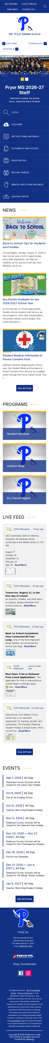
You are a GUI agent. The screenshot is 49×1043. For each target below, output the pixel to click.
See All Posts (24, 388)
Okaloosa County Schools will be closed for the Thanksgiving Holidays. (25, 842)
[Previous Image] (4, 73)
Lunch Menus (29, 3)
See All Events (24, 899)
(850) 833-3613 (26, 946)
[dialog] (24, 425)
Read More (20, 565)
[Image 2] (26, 79)
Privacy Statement (25, 993)
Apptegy (30, 1039)
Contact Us (28, 9)
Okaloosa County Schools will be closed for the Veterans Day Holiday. (25, 824)
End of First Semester (17, 856)
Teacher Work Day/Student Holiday (24, 810)
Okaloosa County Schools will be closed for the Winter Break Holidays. (25, 874)
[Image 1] (22, 79)
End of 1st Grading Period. (19, 797)
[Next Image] (44, 73)
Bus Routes (11, 3)
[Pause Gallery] (24, 73)
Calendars (12, 9)
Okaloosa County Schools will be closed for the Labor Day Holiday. (23, 783)
